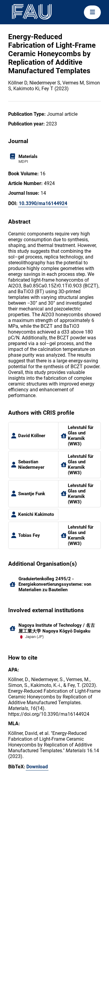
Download (37, 767)
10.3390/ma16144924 (43, 203)
